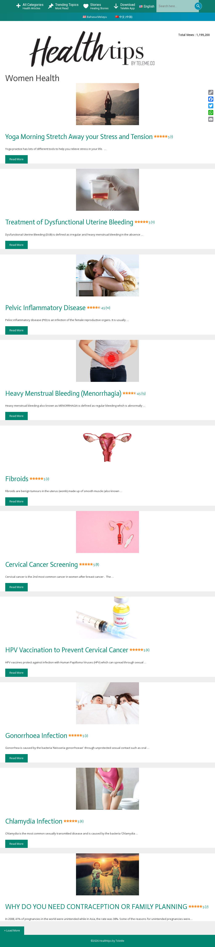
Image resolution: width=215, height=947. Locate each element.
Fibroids (27, 479)
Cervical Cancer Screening (52, 564)
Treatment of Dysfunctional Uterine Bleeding (80, 222)
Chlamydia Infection (44, 821)
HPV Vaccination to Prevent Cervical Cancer (77, 650)
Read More (16, 159)
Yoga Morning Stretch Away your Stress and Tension (89, 137)
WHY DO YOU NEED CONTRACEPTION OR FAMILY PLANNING (106, 907)
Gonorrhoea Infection (46, 736)
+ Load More (12, 930)
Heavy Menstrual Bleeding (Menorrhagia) (75, 393)
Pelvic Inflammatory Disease (57, 308)
